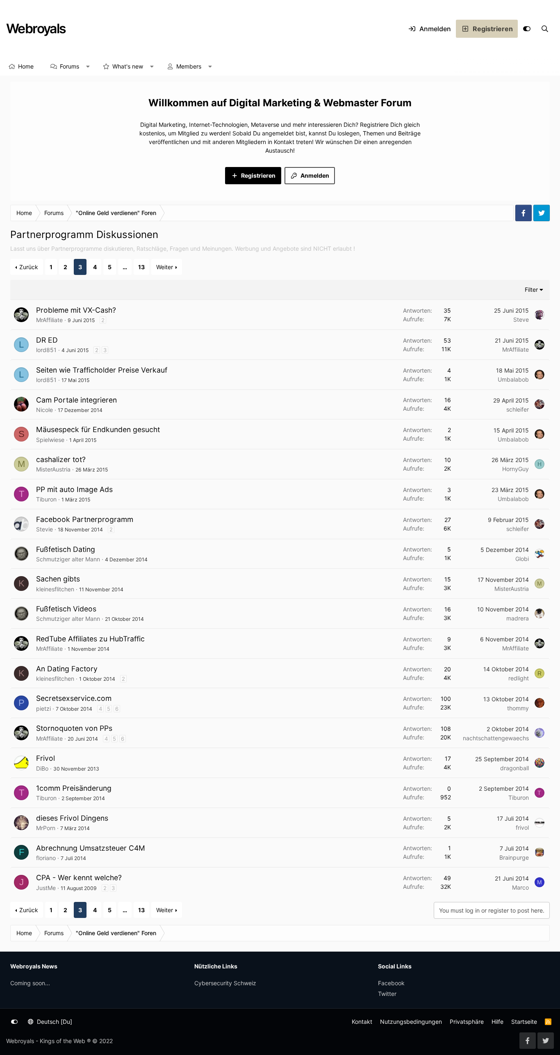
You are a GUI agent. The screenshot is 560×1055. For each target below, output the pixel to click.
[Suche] (545, 29)
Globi (522, 558)
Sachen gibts (58, 578)
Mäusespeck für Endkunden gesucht (98, 429)
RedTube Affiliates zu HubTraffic (90, 638)
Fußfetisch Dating (65, 549)
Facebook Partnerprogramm (84, 519)
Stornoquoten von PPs (74, 728)
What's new (127, 66)
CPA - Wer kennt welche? (79, 877)
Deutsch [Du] (53, 1021)
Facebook (391, 982)
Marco (520, 887)
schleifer (517, 409)
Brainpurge (514, 857)
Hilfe (497, 1021)
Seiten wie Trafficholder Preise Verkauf (101, 370)
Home (26, 66)
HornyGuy (515, 468)
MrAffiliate (49, 319)
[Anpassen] (527, 29)
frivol (522, 827)
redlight (518, 678)
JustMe (46, 887)
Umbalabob (513, 379)
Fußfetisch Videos (66, 608)
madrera (517, 618)
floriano (46, 857)
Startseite (524, 1021)
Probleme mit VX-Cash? (76, 310)
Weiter (164, 266)
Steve (521, 319)
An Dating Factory (67, 668)
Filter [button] (531, 289)
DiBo (42, 768)
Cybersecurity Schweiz (225, 982)
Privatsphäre (467, 1021)
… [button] (125, 266)
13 (141, 266)
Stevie (44, 529)
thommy (518, 708)
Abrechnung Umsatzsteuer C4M (90, 848)
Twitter (387, 993)
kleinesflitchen (55, 589)
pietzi (43, 708)
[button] (88, 66)
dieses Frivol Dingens (72, 818)
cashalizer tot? (61, 459)
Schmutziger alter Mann (68, 559)
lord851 (46, 349)
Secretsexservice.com (74, 698)
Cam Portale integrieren (76, 400)
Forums (69, 66)
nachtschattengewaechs (496, 738)
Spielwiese (50, 439)
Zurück (28, 266)
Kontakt (362, 1021)
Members (188, 66)
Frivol (45, 758)
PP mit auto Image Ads (74, 489)
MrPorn (45, 827)
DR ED (47, 340)
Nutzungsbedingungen (411, 1021)
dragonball (514, 767)
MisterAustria (53, 469)
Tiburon (46, 499)
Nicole (44, 409)
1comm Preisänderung (74, 788)
